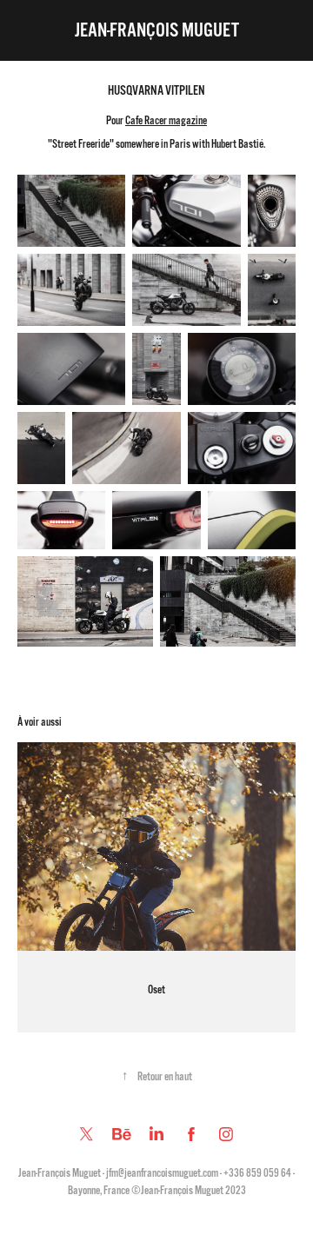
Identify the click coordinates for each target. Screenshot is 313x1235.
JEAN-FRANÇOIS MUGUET (157, 30)
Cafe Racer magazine (166, 121)
